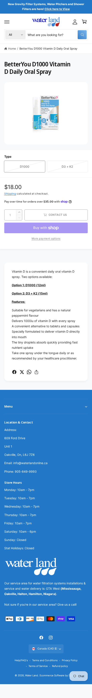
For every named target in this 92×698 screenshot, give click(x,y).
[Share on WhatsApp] (29, 372)
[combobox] (57, 34)
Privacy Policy (69, 660)
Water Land (31, 675)
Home (12, 48)
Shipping (10, 193)
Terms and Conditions (44, 660)
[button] (7, 21)
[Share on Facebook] (14, 372)
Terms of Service (38, 666)
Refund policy (60, 666)
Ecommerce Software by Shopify (58, 675)
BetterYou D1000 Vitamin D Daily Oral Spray (48, 48)
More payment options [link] (46, 238)
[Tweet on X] (21, 372)
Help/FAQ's (21, 660)
